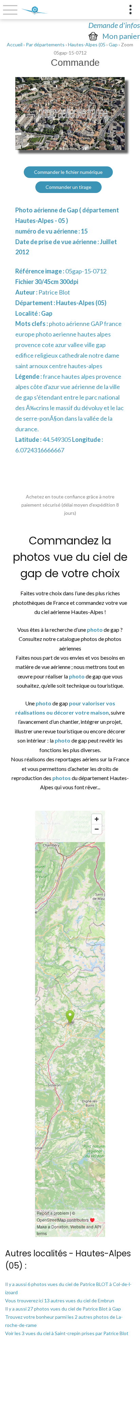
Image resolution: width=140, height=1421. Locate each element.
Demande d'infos (114, 25)
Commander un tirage (68, 187)
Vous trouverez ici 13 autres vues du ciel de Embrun (59, 1300)
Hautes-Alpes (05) (81, 302)
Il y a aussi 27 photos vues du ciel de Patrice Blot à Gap (63, 1309)
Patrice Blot (54, 292)
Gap (113, 44)
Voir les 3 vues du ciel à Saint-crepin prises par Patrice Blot (66, 1333)
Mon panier (121, 36)
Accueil (14, 44)
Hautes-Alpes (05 (86, 44)
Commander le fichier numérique (68, 172)
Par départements (45, 44)
